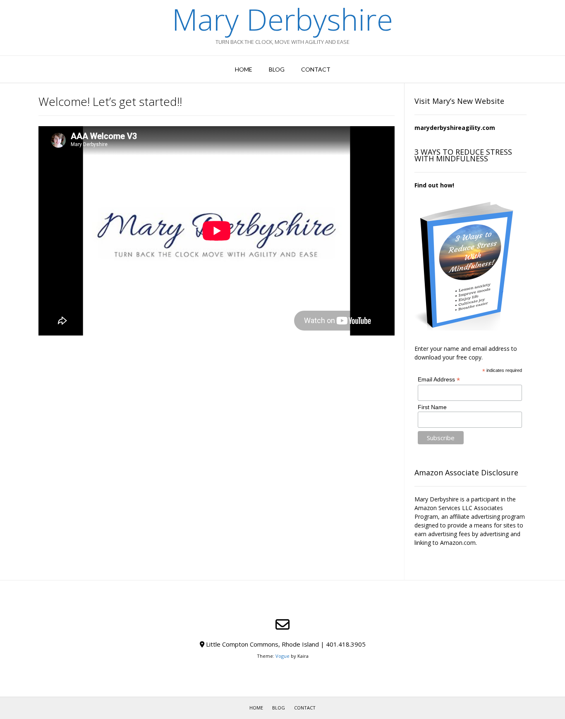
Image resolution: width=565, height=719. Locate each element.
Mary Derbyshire (282, 19)
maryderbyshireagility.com (454, 128)
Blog (277, 69)
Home (243, 69)
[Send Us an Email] (282, 625)
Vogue (282, 656)
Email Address (439, 379)
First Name (432, 407)
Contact (315, 69)
